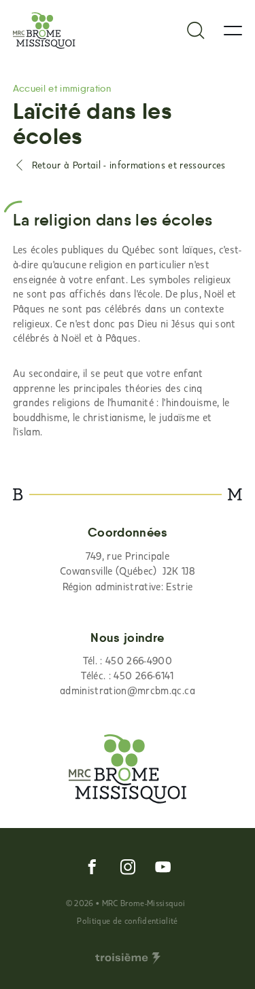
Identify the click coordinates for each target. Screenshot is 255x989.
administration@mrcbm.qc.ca (127, 690)
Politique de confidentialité (127, 920)
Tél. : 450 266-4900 (127, 660)
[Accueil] (44, 30)
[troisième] (127, 958)
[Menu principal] (233, 30)
